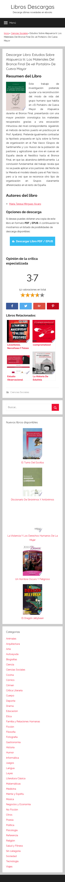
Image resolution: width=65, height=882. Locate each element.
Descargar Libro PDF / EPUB (34, 241)
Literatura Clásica (15, 778)
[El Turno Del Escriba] (32, 444)
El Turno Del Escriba (32, 462)
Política (10, 825)
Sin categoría (13, 851)
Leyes (9, 773)
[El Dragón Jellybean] (32, 600)
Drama (10, 706)
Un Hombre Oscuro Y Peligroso (32, 579)
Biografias (11, 659)
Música (10, 799)
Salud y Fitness (14, 845)
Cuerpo (10, 695)
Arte (8, 649)
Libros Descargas (32, 6)
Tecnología (12, 861)
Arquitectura (13, 643)
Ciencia (10, 664)
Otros (9, 814)
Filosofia (10, 731)
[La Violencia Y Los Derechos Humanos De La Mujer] (32, 519)
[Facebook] (12, 306)
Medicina (11, 788)
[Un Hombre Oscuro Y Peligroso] (32, 561)
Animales (11, 638)
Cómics (10, 680)
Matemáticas (13, 783)
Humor (10, 752)
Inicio (6, 33)
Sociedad (11, 856)
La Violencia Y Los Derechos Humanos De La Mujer (32, 537)
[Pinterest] (53, 306)
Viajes (9, 866)
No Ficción (12, 809)
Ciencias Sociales (19, 33)
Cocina (10, 675)
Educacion (12, 711)
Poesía (9, 819)
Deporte (10, 700)
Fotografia (12, 737)
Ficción (10, 726)
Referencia (12, 835)
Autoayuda (12, 654)
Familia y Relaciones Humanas (23, 721)
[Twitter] (26, 306)
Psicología (12, 830)
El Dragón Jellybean (32, 618)
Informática (12, 757)
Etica (9, 716)
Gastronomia (13, 742)
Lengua (10, 768)
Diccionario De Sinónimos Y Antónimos (32, 499)
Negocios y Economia (18, 804)
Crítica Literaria (14, 690)
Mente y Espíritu (15, 794)
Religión (10, 840)
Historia (10, 747)
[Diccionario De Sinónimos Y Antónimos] (32, 483)
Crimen (10, 685)
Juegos (10, 762)
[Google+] (39, 306)
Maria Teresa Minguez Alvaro (25, 203)
